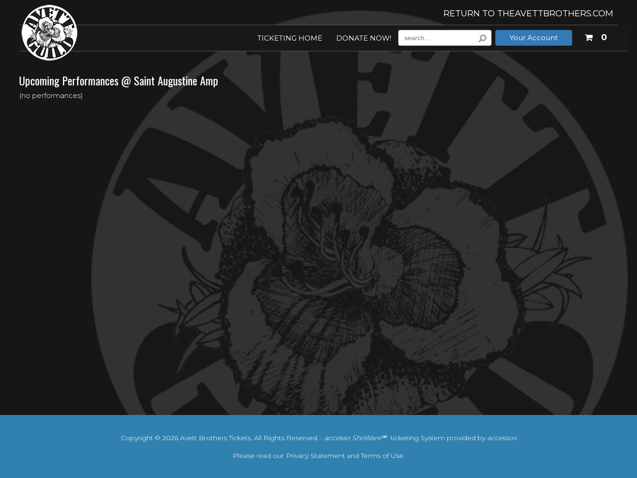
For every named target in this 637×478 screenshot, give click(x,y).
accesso (502, 438)
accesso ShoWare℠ (355, 438)
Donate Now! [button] (363, 38)
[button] (595, 35)
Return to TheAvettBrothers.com (528, 13)
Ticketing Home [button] (289, 38)
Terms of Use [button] (382, 455)
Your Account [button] (534, 37)
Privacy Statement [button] (315, 455)
